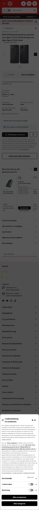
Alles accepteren (19, 497)
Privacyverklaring (6, 473)
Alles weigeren (19, 504)
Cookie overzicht (17, 473)
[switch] (31, 484)
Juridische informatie (29, 473)
